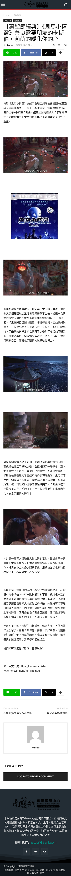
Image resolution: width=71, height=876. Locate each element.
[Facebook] (26, 851)
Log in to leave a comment (35, 776)
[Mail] (35, 851)
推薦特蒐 (17, 15)
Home (6, 15)
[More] (60, 52)
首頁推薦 (17, 20)
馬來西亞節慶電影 (57, 713)
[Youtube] (44, 851)
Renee (10, 45)
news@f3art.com (43, 842)
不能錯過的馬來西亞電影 (17, 713)
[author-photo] (35, 742)
